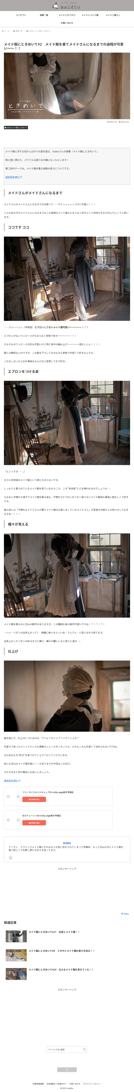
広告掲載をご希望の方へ (56, 1083)
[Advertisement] (67, 138)
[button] (84, 1049)
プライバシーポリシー (92, 1083)
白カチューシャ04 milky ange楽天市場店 (41, 815)
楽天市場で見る (34, 799)
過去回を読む (12, 177)
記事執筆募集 (38, 1083)
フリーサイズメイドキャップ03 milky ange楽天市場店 (48, 792)
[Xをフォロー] (11, 858)
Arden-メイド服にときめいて (17, 127)
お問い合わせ (74, 1083)
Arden (67, 843)
